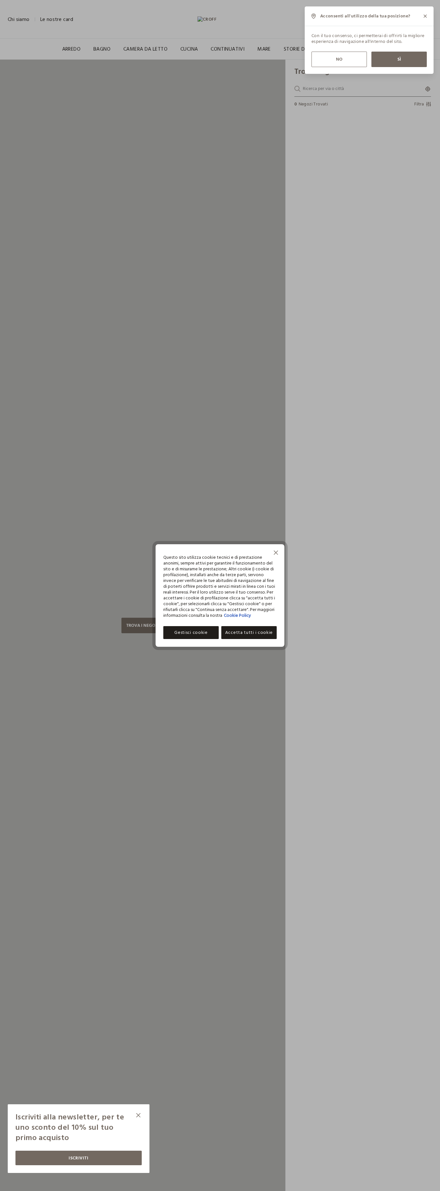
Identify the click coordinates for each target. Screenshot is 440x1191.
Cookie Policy (237, 615)
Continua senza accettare (276, 553)
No (339, 59)
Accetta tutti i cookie (249, 632)
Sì (399, 59)
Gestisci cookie (191, 632)
